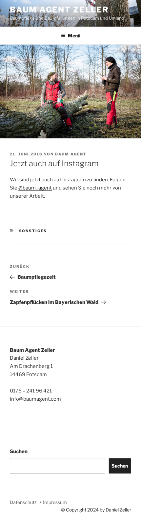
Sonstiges (33, 231)
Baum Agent (71, 154)
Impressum (55, 502)
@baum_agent (35, 188)
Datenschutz (23, 502)
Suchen (19, 451)
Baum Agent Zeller (59, 9)
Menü (74, 35)
